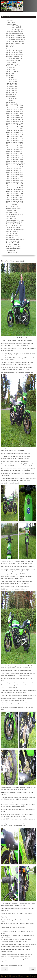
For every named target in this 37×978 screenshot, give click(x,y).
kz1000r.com (5, 922)
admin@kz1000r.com (15, 965)
